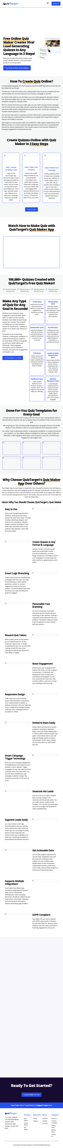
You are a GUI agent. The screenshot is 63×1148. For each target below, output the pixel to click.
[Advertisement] (31, 19)
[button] (47, 3)
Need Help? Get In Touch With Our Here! (31, 1105)
